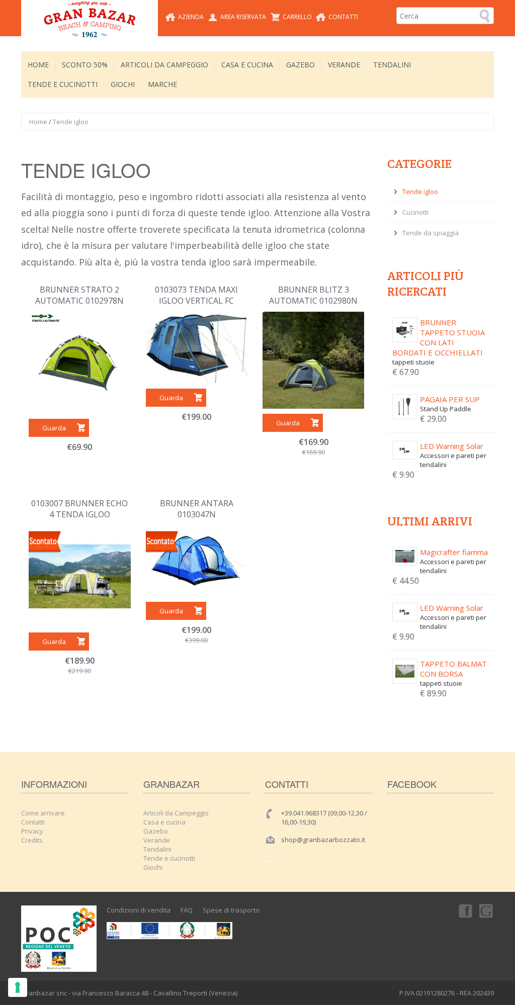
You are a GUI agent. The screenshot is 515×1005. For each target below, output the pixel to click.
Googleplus (486, 910)
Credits (32, 840)
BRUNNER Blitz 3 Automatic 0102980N (313, 295)
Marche (162, 84)
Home (38, 64)
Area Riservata (243, 17)
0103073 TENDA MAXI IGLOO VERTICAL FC (196, 295)
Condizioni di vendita (138, 910)
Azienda (191, 17)
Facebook (464, 910)
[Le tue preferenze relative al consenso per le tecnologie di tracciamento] (17, 987)
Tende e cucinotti (63, 84)
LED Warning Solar (451, 446)
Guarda (54, 427)
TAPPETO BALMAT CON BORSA (453, 669)
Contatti (343, 17)
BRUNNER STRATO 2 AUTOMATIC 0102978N (79, 295)
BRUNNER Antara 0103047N (196, 509)
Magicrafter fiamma (454, 552)
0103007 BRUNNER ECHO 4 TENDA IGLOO (79, 509)
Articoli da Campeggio (164, 64)
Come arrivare (43, 812)
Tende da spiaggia (430, 232)
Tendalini (392, 64)
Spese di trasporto (231, 910)
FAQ (187, 910)
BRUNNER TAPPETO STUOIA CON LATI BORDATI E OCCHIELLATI (438, 337)
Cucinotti (415, 212)
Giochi (123, 84)
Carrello (297, 17)
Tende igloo (420, 191)
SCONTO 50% (85, 64)
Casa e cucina (247, 64)
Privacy (32, 831)
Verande (344, 64)
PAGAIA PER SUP (450, 399)
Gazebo (300, 64)
